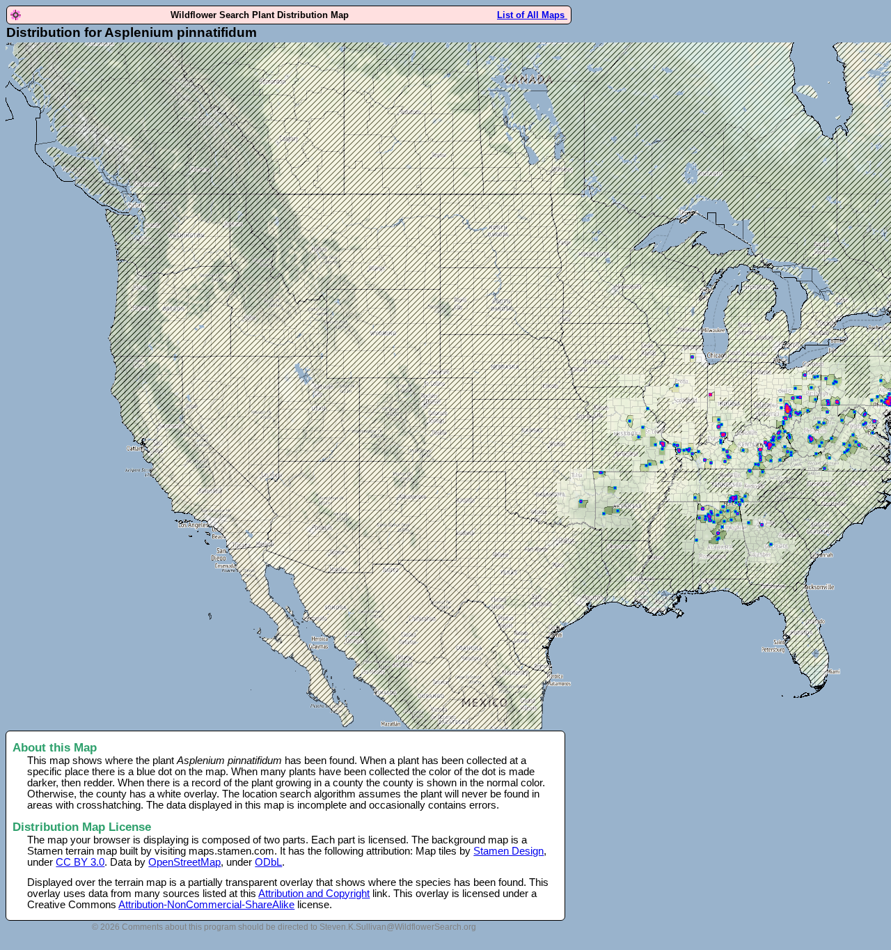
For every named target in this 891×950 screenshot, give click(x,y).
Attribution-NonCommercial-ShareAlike (206, 904)
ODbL (268, 862)
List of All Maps (532, 15)
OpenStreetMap (184, 862)
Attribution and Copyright (314, 893)
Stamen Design (508, 851)
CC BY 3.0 (80, 862)
